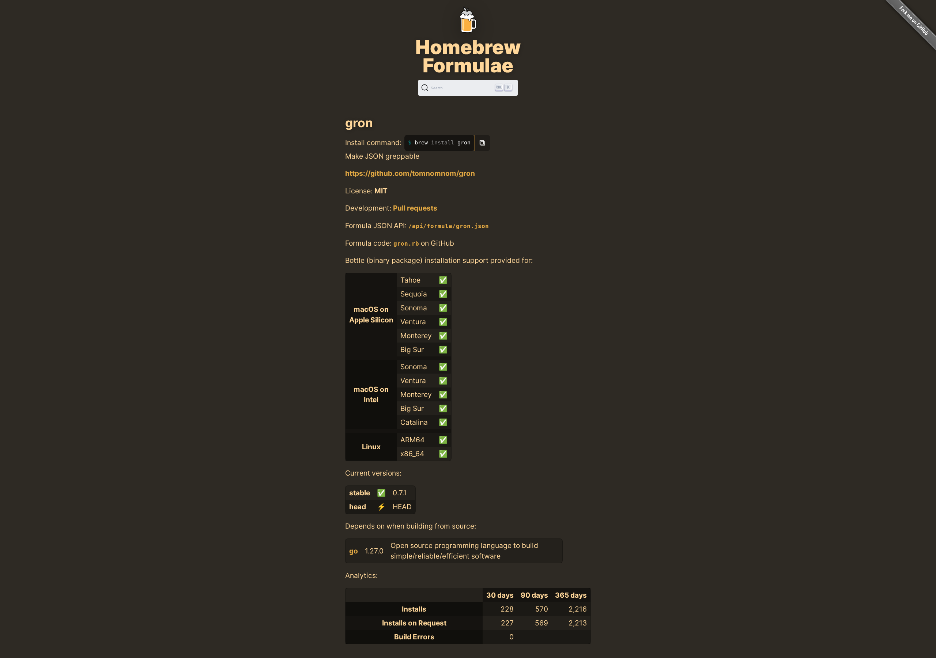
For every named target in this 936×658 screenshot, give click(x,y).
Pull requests (415, 208)
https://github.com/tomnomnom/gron (410, 173)
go (353, 551)
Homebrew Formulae (468, 56)
